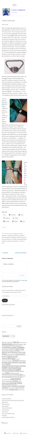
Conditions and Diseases (13, 235)
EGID (3, 237)
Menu (14, 4)
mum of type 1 (5, 411)
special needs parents (7, 384)
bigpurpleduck (5, 406)
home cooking (7, 369)
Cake (24, 344)
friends (15, 360)
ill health (14, 239)
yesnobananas (5, 409)
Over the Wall (19, 377)
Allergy (16, 342)
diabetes (3, 350)
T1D (10, 387)
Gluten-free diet (19, 362)
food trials (18, 358)
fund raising (22, 360)
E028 (16, 350)
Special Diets (15, 241)
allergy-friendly (23, 342)
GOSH (8, 364)
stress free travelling (10, 386)
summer (21, 386)
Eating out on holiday (21, 252)
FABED (4, 356)
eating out (6, 352)
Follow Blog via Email (7, 286)
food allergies (14, 237)
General (15, 233)
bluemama (4, 415)
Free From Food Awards (7, 360)
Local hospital (5, 371)
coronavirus (5, 349)
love (7, 372)
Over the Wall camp (6, 379)
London (3, 373)
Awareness (4, 235)
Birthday (20, 344)
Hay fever (5, 252)
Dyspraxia (12, 350)
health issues (21, 237)
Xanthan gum (21, 389)
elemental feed (11, 354)
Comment (21, 275)
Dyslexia (7, 350)
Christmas (12, 345)
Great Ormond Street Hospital (14, 366)
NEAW (18, 376)
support (5, 387)
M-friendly (11, 373)
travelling (13, 387)
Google (3, 364)
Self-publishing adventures (8, 417)
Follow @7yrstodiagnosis (7, 315)
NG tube (22, 376)
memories (16, 373)
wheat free (13, 389)
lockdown (11, 371)
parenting (9, 241)
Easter (18, 350)
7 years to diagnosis (6, 398)
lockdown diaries (19, 371)
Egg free (22, 352)
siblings (19, 381)
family (10, 356)
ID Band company (4, 102)
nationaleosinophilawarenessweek (9, 375)
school (15, 381)
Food (15, 356)
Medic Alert (14, 33)
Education (22, 235)
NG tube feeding (7, 377)
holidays (8, 239)
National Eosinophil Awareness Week (12, 374)
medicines (4, 241)
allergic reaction (7, 342)
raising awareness (7, 381)
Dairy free (20, 349)
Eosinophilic (7, 237)
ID (11, 239)
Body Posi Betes (5, 404)
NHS (13, 377)
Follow (4, 300)
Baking (14, 344)
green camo (14, 155)
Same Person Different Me (8, 413)
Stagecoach (14, 384)
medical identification (22, 239)
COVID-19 (12, 349)
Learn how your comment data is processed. (14, 281)
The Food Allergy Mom (7, 408)
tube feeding (19, 388)
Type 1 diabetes (5, 389)
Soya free (5, 383)
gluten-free (7, 362)
